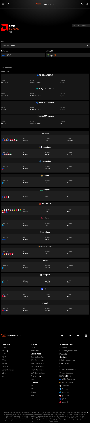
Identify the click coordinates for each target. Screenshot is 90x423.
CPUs (4, 360)
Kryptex (64, 389)
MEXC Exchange (68, 379)
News (33, 389)
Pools (4, 376)
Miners (5, 373)
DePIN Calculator (38, 373)
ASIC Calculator (37, 363)
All (32, 385)
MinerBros (65, 386)
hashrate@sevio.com (68, 351)
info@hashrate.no (67, 360)
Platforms (35, 351)
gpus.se (65, 399)
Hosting (34, 395)
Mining (33, 392)
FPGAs (4, 363)
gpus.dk (65, 402)
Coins (33, 379)
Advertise (63, 348)
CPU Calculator (37, 367)
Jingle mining (67, 382)
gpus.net (65, 392)
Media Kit (63, 354)
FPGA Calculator (37, 370)
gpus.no (65, 396)
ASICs (4, 357)
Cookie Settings (66, 373)
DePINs (5, 367)
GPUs (4, 348)
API (60, 366)
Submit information (67, 370)
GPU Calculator (37, 360)
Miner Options (8, 370)
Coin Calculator (37, 357)
